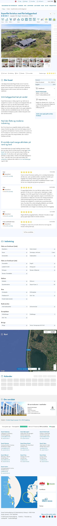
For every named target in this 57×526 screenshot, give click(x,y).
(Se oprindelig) (10, 176)
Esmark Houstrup (5, 443)
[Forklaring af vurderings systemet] (5, 16)
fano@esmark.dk (24, 459)
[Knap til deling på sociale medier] (50, 13)
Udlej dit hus (52, 5)
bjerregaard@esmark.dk (25, 436)
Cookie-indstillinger (12, 518)
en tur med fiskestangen (24, 159)
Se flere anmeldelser (28, 232)
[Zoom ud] (55, 368)
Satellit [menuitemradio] (53, 332)
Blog (42, 5)
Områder (20, 5)
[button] (28, 350)
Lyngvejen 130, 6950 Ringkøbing (22, 420)
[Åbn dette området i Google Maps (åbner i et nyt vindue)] (2, 371)
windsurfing (3, 159)
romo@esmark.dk (43, 459)
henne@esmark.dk (24, 448)
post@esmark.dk (4, 471)
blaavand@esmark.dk (5, 459)
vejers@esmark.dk (43, 448)
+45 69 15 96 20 (34, 412)
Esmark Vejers (43, 443)
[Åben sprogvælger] (15, 1)
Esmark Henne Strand (25, 443)
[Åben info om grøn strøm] (54, 20)
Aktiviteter (30, 5)
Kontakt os (20, 516)
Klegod (19, 16)
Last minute (37, 5)
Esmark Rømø (43, 455)
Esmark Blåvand (4, 455)
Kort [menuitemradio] (46, 332)
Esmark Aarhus (4, 466)
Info (25, 5)
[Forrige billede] (3, 41)
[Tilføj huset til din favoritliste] (54, 13)
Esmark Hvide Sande (41, 91)
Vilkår (56, 371)
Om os (46, 5)
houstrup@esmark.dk (5, 448)
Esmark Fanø (23, 455)
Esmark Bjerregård (25, 431)
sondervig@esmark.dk (5, 436)
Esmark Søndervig (5, 431)
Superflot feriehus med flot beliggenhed (18, 9)
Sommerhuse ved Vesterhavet (9, 5)
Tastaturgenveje (35, 371)
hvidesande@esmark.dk (35, 413)
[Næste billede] (48, 41)
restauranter (3, 154)
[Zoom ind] (55, 365)
